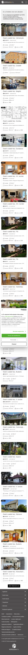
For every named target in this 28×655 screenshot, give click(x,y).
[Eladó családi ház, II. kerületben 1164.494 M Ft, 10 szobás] (14, 391)
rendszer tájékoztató (16, 619)
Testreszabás (13, 339)
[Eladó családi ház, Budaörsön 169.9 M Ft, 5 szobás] (14, 535)
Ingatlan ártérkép (17, 626)
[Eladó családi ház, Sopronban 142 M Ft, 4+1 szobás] (14, 448)
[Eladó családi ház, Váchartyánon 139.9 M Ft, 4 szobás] (14, 29)
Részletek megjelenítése (18, 331)
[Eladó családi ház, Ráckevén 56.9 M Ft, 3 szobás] (14, 506)
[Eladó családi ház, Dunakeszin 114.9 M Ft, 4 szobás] (14, 140)
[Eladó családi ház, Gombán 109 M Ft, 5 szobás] (14, 112)
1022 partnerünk (9, 316)
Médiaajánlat (14, 621)
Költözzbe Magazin (6, 629)
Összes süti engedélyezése (14, 335)
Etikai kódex (17, 614)
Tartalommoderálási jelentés (8, 632)
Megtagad (14, 344)
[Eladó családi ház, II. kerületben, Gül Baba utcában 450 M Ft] (14, 306)
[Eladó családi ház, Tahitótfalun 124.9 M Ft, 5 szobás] (14, 278)
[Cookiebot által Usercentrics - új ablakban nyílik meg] (21, 310)
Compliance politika (6, 616)
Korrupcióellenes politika (18, 616)
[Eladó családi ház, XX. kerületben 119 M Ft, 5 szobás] (14, 168)
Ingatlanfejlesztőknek (18, 624)
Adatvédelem (9, 614)
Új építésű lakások (16, 629)
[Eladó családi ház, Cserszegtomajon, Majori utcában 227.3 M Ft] (14, 418)
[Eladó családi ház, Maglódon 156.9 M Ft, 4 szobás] (14, 83)
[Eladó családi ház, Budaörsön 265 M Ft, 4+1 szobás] (14, 363)
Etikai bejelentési (6, 619)
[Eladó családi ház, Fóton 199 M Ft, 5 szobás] (14, 223)
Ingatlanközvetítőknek (7, 624)
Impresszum (20, 634)
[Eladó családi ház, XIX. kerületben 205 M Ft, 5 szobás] (14, 195)
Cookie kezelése (5, 621)
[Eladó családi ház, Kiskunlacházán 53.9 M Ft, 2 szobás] (14, 563)
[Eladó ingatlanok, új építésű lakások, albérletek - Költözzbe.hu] (14, 647)
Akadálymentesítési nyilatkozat (9, 634)
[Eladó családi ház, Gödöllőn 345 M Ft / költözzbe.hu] (14, 57)
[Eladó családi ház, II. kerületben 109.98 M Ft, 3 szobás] (14, 478)
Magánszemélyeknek (6, 626)
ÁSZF (3, 614)
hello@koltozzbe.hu (15, 638)
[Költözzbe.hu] (8, 2)
